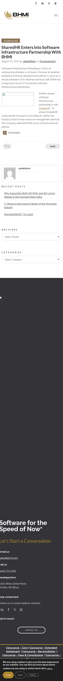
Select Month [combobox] (12, 237)
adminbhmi (29, 61)
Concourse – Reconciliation (38, 651)
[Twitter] (49, 3)
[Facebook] (36, 3)
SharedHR (44, 108)
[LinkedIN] (42, 3)
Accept (8, 675)
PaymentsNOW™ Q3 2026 (18, 214)
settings (49, 668)
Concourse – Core (17, 647)
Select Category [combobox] (13, 259)
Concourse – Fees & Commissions (22, 655)
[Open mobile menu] (57, 15)
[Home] (17, 19)
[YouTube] (55, 3)
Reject (20, 675)
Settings (33, 675)
